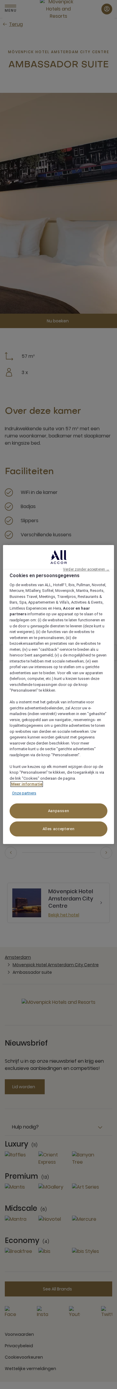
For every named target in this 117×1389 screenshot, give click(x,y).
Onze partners (24, 793)
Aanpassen (58, 811)
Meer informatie (26, 784)
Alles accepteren (58, 829)
